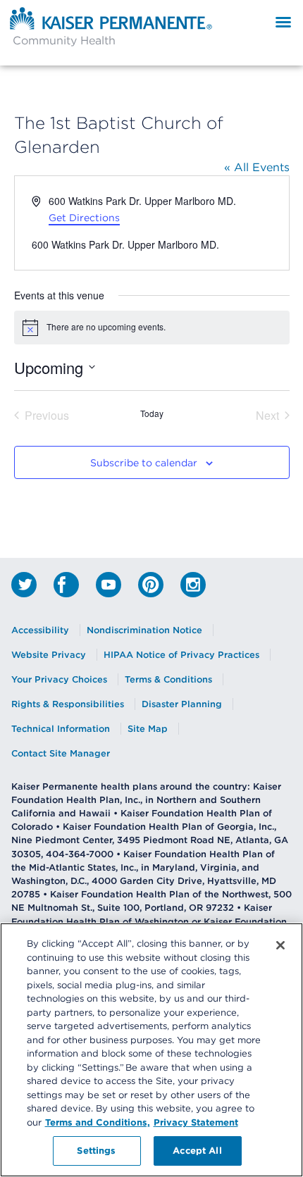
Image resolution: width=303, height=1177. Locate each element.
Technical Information (60, 729)
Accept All (197, 1150)
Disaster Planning (182, 704)
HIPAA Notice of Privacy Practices (181, 655)
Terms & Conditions (168, 679)
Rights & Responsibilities (67, 704)
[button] (283, 22)
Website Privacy (48, 655)
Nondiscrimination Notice (144, 630)
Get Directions (84, 217)
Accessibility (40, 630)
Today (151, 413)
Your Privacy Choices (59, 679)
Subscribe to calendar (143, 463)
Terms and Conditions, (97, 1122)
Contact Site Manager (60, 753)
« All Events (257, 167)
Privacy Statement (196, 1122)
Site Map (148, 729)
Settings (96, 1150)
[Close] (280, 945)
